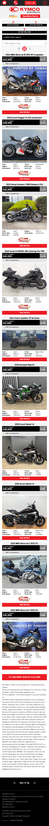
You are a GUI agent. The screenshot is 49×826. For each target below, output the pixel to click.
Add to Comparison (12, 64)
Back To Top (24, 783)
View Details (24, 112)
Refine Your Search (12, 37)
